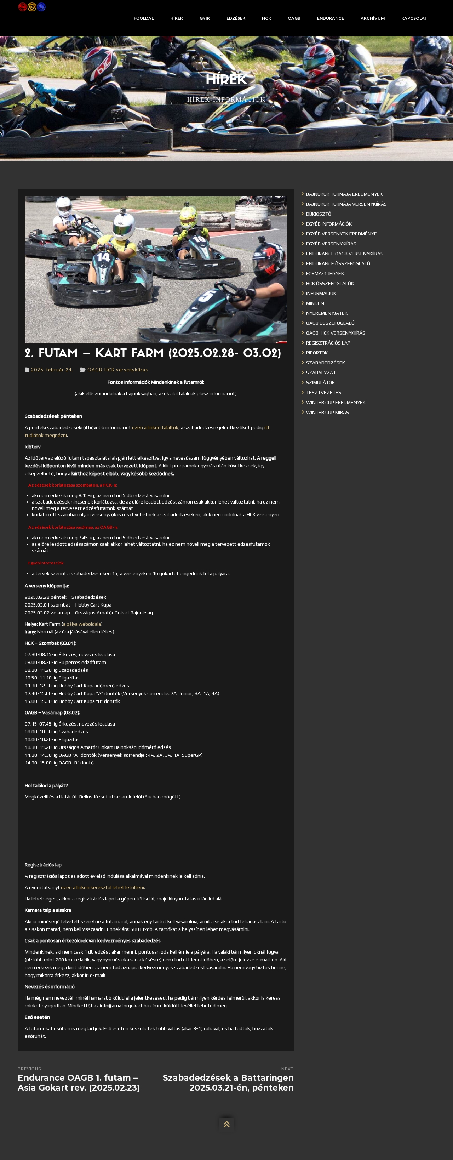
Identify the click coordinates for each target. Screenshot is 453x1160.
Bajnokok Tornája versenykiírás (346, 204)
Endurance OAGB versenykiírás (344, 253)
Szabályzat (321, 372)
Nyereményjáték (327, 313)
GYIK (205, 18)
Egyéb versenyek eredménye (341, 234)
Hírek (176, 18)
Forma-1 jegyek (325, 273)
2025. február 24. (52, 370)
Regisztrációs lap (328, 343)
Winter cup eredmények (336, 402)
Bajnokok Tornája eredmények (344, 194)
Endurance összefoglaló (338, 263)
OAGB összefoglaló (330, 323)
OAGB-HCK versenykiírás (117, 370)
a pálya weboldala (82, 624)
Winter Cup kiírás (327, 412)
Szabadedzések (325, 362)
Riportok (317, 353)
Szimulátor (320, 382)
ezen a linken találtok (155, 427)
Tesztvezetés (323, 392)
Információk (321, 293)
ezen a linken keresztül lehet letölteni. (103, 887)
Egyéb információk (329, 224)
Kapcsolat (414, 18)
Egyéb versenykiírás (331, 243)
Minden (315, 303)
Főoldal (144, 18)
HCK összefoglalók (330, 283)
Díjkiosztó (318, 214)
